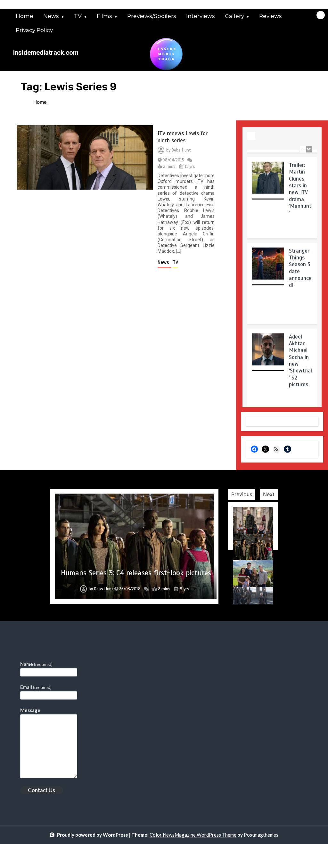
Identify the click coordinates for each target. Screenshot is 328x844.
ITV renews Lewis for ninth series (183, 136)
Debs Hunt (181, 150)
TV (78, 16)
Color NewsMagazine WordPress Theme (193, 835)
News (51, 16)
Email (36, 687)
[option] (282, 193)
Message (30, 710)
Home (24, 16)
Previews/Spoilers (151, 16)
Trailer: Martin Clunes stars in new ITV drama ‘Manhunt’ (300, 182)
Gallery (234, 16)
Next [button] (269, 494)
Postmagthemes (261, 835)
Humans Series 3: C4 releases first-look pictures (136, 573)
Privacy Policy (34, 30)
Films (104, 16)
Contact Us (41, 790)
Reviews (270, 16)
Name (36, 664)
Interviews (200, 16)
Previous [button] (241, 494)
